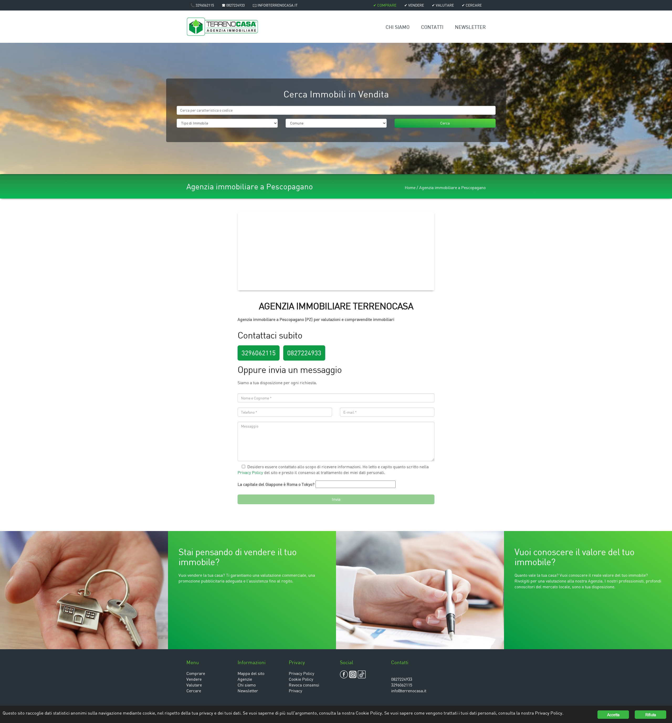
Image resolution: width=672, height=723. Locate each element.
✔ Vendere (414, 5)
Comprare (195, 673)
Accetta (613, 714)
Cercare (193, 690)
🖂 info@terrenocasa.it (275, 5)
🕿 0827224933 (233, 5)
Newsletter (470, 27)
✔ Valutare (443, 5)
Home (410, 187)
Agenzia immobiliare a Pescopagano (452, 187)
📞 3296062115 (202, 5)
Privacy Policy (250, 472)
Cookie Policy (301, 679)
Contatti (432, 27)
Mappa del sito (251, 673)
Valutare (194, 685)
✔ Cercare (472, 5)
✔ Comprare (384, 5)
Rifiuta (650, 714)
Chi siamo (398, 27)
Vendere (194, 679)
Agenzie (245, 679)
